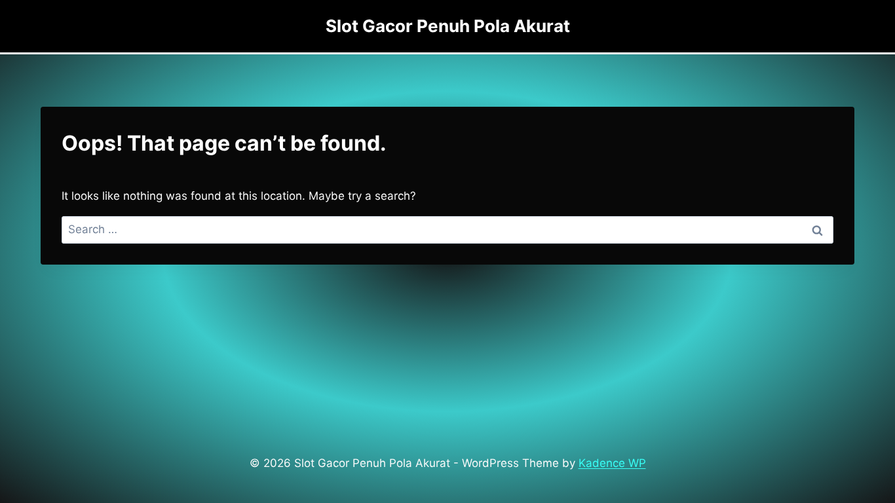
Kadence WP (612, 463)
